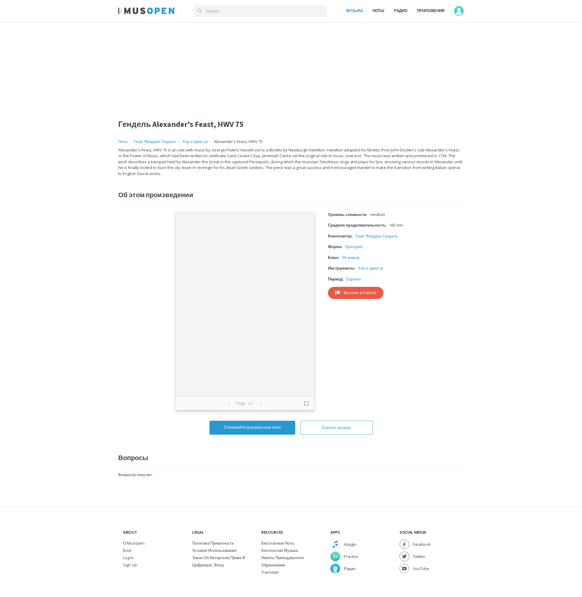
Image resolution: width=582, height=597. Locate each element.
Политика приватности (213, 543)
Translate (270, 572)
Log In (128, 557)
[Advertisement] (291, 64)
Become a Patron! (360, 292)
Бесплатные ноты (277, 543)
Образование (273, 565)
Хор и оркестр (195, 141)
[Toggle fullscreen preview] (306, 403)
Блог (127, 550)
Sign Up (130, 565)
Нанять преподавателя (282, 557)
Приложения (430, 10)
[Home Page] (146, 11)
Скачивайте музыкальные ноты (252, 427)
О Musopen (134, 543)
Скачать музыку (336, 427)
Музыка (354, 10)
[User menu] (459, 11)
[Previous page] (229, 403)
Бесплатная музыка (279, 550)
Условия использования (214, 550)
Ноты (378, 10)
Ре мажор (351, 257)
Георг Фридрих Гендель (155, 141)
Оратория (354, 246)
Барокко (353, 279)
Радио (400, 10)
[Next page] (261, 403)
